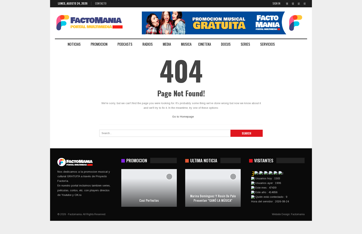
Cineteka (204, 44)
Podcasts (125, 44)
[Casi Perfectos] (149, 188)
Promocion (99, 44)
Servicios (267, 44)
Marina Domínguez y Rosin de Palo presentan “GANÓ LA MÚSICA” (213, 198)
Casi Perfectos (149, 200)
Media (167, 44)
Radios (147, 44)
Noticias (74, 44)
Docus (226, 44)
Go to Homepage (182, 116)
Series (245, 44)
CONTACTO (100, 3)
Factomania (298, 214)
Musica (186, 44)
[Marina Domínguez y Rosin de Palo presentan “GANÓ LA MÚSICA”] (213, 188)
